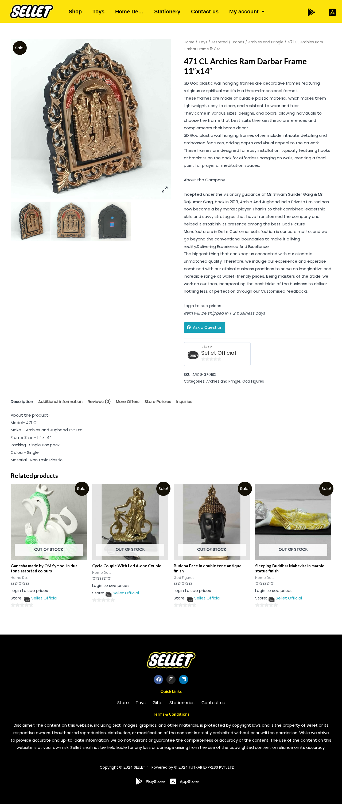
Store (123, 703)
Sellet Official (218, 353)
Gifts (157, 703)
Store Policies (158, 401)
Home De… (129, 11)
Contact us (205, 11)
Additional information (60, 401)
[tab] (22, 401)
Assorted (219, 42)
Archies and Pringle (265, 42)
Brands (238, 42)
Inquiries (184, 401)
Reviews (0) (99, 401)
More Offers (127, 401)
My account (244, 11)
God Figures (253, 381)
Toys (98, 11)
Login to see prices (202, 305)
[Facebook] (158, 679)
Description (22, 401)
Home (189, 42)
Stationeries (182, 703)
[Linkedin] (183, 679)
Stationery (167, 11)
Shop (75, 11)
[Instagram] (171, 679)
